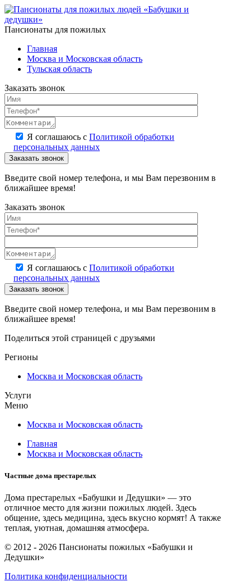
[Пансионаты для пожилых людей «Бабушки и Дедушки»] (115, 19)
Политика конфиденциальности (65, 576)
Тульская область (59, 69)
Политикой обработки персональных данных (93, 142)
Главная (42, 48)
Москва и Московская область (84, 58)
